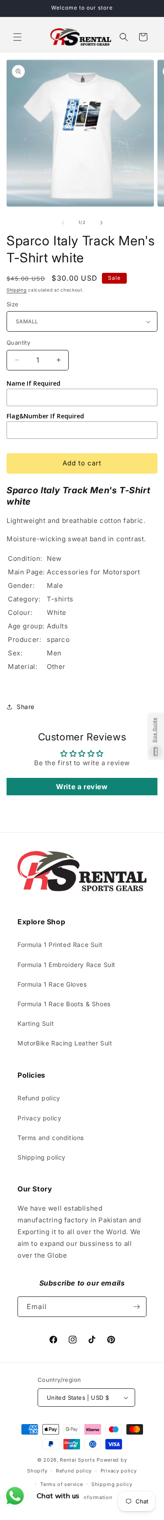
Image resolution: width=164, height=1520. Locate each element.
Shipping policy (41, 1157)
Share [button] (26, 706)
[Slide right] (101, 222)
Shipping (17, 289)
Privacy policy (39, 1118)
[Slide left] (63, 222)
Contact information (86, 1497)
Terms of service (61, 1484)
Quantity (18, 342)
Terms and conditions (50, 1137)
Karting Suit (35, 1023)
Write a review (82, 786)
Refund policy (38, 1098)
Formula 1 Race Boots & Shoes (64, 1004)
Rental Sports (77, 1460)
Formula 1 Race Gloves (52, 984)
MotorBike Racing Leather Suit (64, 1043)
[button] (17, 37)
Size (13, 304)
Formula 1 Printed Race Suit (59, 944)
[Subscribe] (136, 1306)
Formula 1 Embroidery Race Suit (66, 964)
